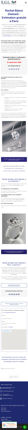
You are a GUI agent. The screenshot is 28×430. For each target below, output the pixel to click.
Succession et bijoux (7, 170)
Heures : (3, 321)
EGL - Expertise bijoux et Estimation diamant (13, 310)
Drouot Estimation (21, 170)
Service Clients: (5, 327)
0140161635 (10, 327)
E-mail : (3, 312)
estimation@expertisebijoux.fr (10, 312)
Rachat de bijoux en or (19, 168)
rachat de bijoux (7, 35)
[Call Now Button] (25, 427)
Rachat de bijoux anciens (9, 168)
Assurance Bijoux (14, 170)
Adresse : (4, 315)
